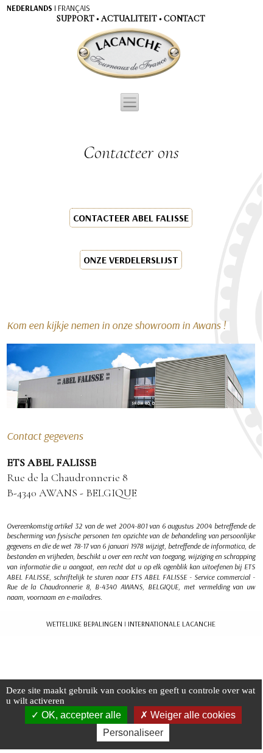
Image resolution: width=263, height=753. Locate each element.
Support (75, 18)
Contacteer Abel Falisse (131, 218)
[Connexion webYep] (80, 53)
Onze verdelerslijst (130, 260)
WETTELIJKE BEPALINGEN (84, 623)
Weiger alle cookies (192, 715)
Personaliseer (133, 732)
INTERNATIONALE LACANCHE (172, 623)
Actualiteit (129, 18)
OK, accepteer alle (80, 715)
